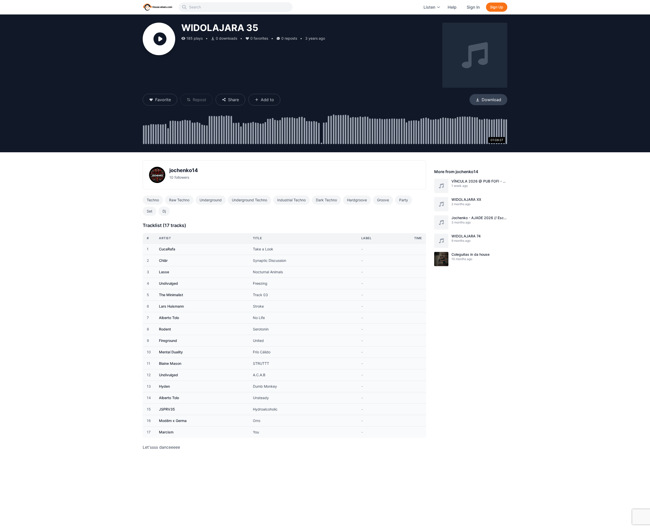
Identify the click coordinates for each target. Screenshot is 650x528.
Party (403, 200)
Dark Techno (326, 200)
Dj (164, 211)
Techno (153, 200)
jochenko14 (183, 170)
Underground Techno (249, 200)
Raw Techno (179, 200)
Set (149, 211)
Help (452, 7)
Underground (211, 200)
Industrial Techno (291, 200)
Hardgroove (357, 200)
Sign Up (496, 7)
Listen (429, 7)
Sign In (473, 7)
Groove (383, 200)
